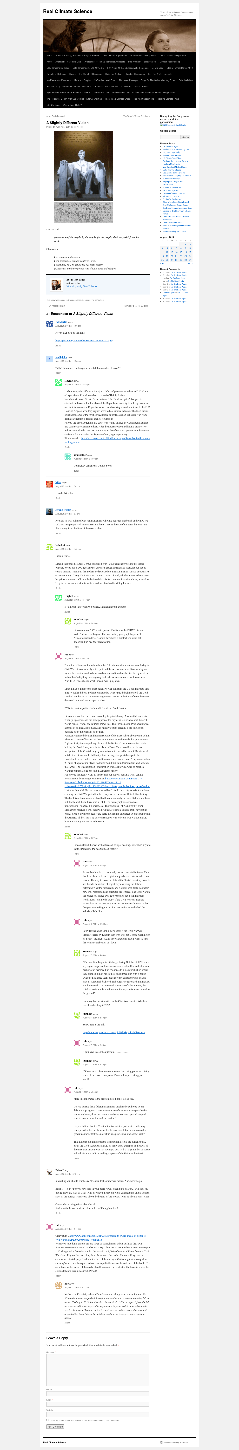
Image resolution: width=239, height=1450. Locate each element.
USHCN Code (53, 104)
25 (162, 259)
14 (176, 252)
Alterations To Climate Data (68, 61)
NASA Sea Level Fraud (105, 80)
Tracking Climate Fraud (168, 98)
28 (176, 259)
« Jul (162, 263)
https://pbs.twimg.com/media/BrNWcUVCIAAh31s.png (84, 340)
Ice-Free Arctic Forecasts (59, 80)
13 (172, 252)
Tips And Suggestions (143, 98)
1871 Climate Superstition (115, 55)
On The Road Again (170, 146)
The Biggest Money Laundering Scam (177, 207)
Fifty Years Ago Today (171, 152)
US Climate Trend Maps (172, 158)
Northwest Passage (128, 80)
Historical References (135, 74)
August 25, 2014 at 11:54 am (68, 361)
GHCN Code (157, 67)
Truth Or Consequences (172, 155)
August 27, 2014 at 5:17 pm (77, 1287)
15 (181, 252)
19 (167, 255)
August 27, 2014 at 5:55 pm (86, 1091)
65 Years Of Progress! (171, 196)
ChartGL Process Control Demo (175, 205)
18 (162, 255)
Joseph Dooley (63, 510)
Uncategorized (74, 299)
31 (190, 259)
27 (172, 259)
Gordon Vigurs (169, 292)
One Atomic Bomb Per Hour (174, 172)
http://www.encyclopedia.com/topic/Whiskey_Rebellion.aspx (114, 1032)
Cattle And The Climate (172, 169)
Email (49, 1399)
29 (181, 259)
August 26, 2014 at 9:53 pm (95, 865)
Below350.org (150, 61)
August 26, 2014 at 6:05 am (86, 623)
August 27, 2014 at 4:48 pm (95, 1017)
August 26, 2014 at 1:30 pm (86, 458)
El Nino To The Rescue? (172, 187)
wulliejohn (61, 357)
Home (49, 55)
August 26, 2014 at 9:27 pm (86, 838)
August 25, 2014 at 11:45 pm (77, 384)
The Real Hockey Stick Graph (174, 231)
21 (176, 255)
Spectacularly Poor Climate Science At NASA (68, 92)
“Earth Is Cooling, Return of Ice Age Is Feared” (77, 55)
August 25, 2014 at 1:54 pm (67, 486)
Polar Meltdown (186, 80)
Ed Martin (61, 322)
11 (162, 252)
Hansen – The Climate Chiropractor (85, 74)
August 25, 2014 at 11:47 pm (77, 599)
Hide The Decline (113, 74)
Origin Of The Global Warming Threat (158, 80)
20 (172, 255)
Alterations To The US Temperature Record (105, 61)
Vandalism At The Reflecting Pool (176, 149)
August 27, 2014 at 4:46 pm (95, 955)
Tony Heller (78, 126)
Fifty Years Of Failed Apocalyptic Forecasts (128, 67)
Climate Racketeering (170, 61)
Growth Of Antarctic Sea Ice (174, 193)
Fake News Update (170, 190)
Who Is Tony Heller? (72, 104)
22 (181, 255)
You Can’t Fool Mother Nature (174, 166)
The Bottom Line (101, 92)
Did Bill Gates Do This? (172, 222)
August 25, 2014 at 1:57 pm (67, 513)
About (49, 61)
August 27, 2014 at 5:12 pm (95, 1064)
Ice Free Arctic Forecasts (160, 74)
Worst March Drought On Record (176, 202)
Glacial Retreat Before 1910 (180, 67)
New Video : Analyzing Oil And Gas (177, 175)
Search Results (141, 86)
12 (167, 252)
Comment (51, 1352)
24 (190, 255)
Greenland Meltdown (56, 74)
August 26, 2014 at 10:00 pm (95, 923)
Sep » (190, 263)
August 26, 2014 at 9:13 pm (67, 1174)
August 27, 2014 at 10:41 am (68, 1228)
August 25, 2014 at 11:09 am (68, 325)
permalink (99, 299)
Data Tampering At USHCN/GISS (88, 67)
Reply (58, 345)
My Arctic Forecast (55, 116)
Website (49, 1410)
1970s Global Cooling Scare (143, 55)
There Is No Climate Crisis (117, 98)
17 (190, 252)
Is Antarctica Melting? (171, 178)
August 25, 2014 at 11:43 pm (68, 549)
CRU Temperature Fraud (58, 67)
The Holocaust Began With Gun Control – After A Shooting (74, 98)
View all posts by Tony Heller (81, 286)
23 (186, 255)
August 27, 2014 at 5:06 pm (95, 1045)
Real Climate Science (67, 10)
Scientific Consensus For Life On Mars (112, 86)
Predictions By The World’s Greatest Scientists (69, 86)
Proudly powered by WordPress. (176, 1442)
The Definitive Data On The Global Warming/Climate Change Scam (143, 92)
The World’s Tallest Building (136, 116)
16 (186, 252)
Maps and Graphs (82, 80)
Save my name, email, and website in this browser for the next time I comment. (85, 1420)
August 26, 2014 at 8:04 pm (77, 658)
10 (190, 248)
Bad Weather (134, 61)
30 (186, 259)
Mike (58, 482)
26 (167, 259)
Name (49, 1389)
